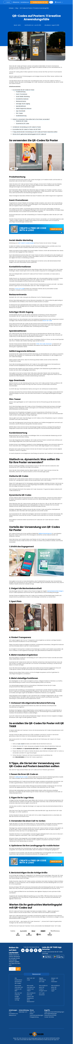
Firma (32, 1010)
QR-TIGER (21, 744)
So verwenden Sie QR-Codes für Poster (23, 90)
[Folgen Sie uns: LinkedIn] (23, 950)
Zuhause (11, 8)
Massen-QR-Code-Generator (54, 979)
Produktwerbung (20, 91)
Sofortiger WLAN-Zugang (23, 103)
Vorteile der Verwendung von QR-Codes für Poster (27, 127)
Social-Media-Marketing (23, 96)
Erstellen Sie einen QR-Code (40, 2)
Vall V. (19, 25)
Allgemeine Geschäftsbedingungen (54, 1012)
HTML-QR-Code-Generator (44, 344)
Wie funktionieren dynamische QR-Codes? (18, 980)
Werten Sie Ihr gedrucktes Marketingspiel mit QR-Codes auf (29, 134)
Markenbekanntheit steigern (55, 591)
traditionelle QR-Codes (21, 777)
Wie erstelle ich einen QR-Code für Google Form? (43, 988)
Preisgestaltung (34, 1017)
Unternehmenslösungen (36, 1015)
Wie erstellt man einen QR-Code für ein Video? (31, 988)
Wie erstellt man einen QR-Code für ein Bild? (19, 988)
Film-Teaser (19, 113)
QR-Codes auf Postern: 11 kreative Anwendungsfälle (34, 8)
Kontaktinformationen (22, 99)
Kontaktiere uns (13, 1013)
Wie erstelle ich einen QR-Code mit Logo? (55, 988)
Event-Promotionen (21, 94)
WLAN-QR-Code (47, 320)
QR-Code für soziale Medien (26, 243)
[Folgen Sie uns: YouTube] (27, 950)
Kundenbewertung (21, 115)
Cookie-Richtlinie (49, 1017)
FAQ (10, 1012)
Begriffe (47, 1010)
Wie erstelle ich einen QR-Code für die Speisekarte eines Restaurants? (31, 997)
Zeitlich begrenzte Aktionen (23, 108)
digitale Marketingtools (45, 533)
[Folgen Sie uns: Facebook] (35, 950)
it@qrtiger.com (23, 1012)
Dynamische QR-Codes (22, 123)
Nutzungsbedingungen (50, 1013)
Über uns (32, 1012)
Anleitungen (13, 1010)
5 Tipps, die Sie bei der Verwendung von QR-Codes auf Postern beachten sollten (35, 132)
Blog (16, 8)
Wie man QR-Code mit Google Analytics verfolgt (18, 996)
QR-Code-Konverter (42, 994)
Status (31, 1013)
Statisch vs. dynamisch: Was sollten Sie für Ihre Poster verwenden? (31, 119)
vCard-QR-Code (19, 288)
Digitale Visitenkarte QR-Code (42, 979)
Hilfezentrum (12, 1015)
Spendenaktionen (21, 106)
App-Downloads (20, 111)
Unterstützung (24, 1010)
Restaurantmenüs (21, 101)
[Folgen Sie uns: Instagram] (31, 950)
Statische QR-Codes (21, 121)
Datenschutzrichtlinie (50, 1015)
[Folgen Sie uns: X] (40, 950)
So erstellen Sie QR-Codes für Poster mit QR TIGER (27, 129)
